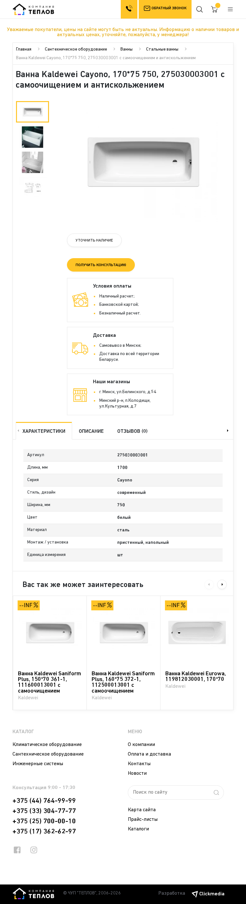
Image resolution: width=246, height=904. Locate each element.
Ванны (126, 49)
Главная (23, 49)
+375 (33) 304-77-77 (44, 811)
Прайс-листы (143, 819)
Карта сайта (142, 810)
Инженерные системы (37, 763)
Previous (17, 431)
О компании (141, 744)
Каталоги (138, 829)
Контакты (139, 763)
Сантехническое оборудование (76, 49)
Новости (137, 773)
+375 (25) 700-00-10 (44, 821)
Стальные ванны (162, 49)
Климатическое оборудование (47, 744)
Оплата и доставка (149, 754)
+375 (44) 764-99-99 (44, 801)
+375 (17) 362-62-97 (44, 831)
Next (228, 431)
